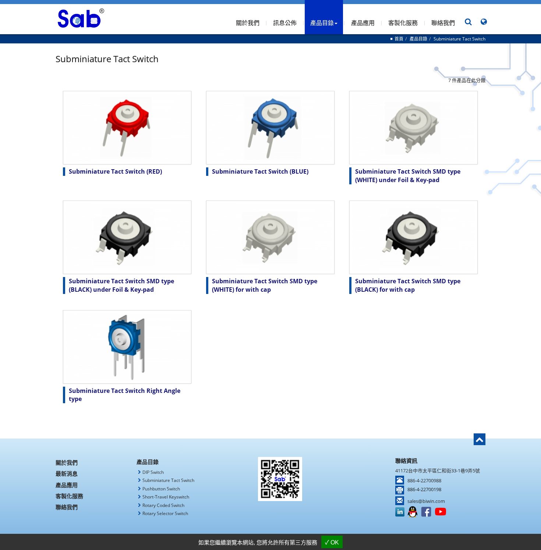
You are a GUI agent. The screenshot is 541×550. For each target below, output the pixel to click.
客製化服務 (403, 23)
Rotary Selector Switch (165, 513)
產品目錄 (418, 39)
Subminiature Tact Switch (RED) (115, 171)
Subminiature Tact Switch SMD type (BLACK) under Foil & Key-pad (121, 285)
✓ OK (332, 542)
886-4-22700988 (424, 480)
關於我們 (247, 23)
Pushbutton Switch (161, 489)
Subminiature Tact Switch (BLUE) (260, 171)
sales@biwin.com (426, 501)
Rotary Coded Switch (163, 505)
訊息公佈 (285, 23)
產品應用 (363, 23)
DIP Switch (153, 472)
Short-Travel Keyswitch (165, 497)
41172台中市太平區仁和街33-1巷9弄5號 (437, 470)
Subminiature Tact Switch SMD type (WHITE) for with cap (264, 285)
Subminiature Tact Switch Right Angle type (124, 395)
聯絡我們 (443, 23)
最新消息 (67, 473)
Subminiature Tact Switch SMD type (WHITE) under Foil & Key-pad (407, 175)
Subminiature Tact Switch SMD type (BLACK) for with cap (407, 285)
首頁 (399, 39)
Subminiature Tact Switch (459, 39)
